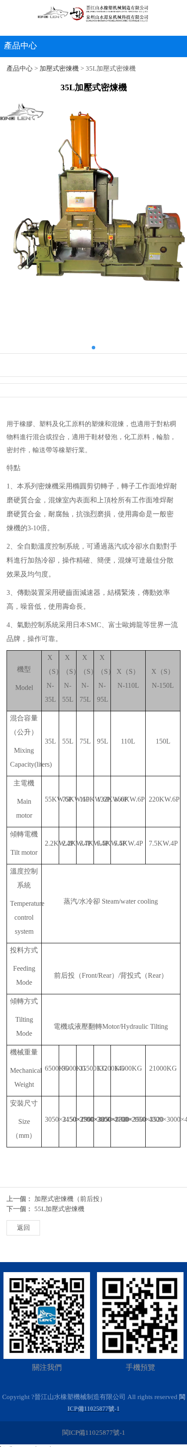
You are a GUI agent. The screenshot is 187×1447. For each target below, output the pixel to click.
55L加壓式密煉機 (59, 1208)
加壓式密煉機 (59, 68)
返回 (23, 1227)
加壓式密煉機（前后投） (70, 1198)
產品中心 (20, 68)
